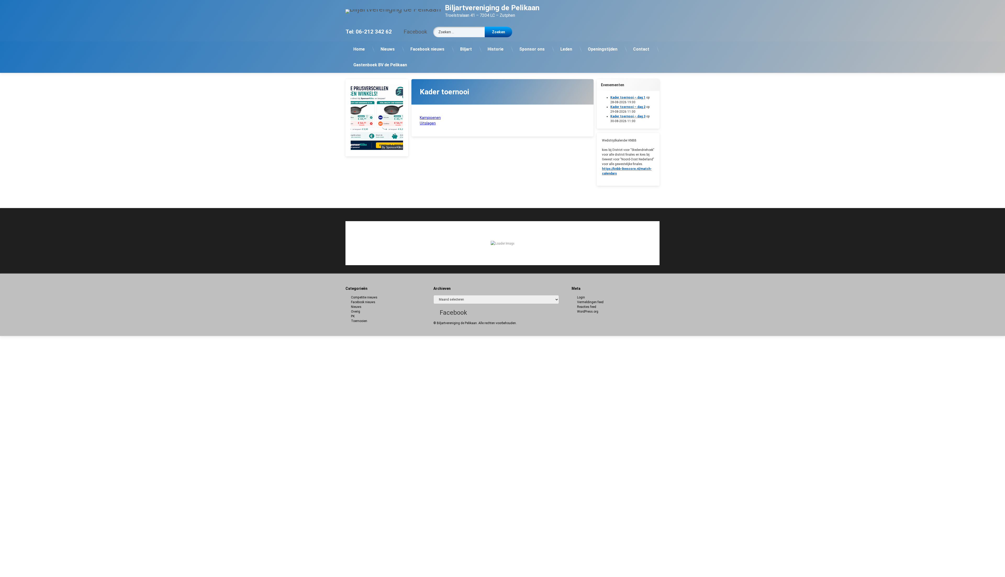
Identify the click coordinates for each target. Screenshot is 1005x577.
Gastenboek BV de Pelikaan (380, 64)
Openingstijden (602, 49)
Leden (566, 49)
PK (353, 316)
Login (581, 297)
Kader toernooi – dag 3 (627, 116)
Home (359, 49)
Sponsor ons (532, 49)
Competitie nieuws (364, 297)
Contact (641, 49)
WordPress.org (587, 311)
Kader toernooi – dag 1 (627, 97)
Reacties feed (586, 307)
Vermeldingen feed (590, 302)
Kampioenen (430, 118)
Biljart (466, 49)
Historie (496, 49)
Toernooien (359, 321)
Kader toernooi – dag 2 (627, 107)
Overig (355, 311)
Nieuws (388, 49)
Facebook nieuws (427, 49)
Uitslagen (428, 123)
